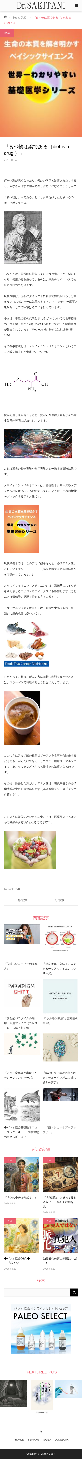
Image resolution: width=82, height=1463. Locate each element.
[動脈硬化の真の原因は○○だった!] (60, 1235)
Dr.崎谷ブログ (48, 1453)
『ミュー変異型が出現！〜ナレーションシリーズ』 (20, 1075)
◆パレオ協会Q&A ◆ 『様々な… (17, 1260)
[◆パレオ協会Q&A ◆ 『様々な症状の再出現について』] (21, 1235)
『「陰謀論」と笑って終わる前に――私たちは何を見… (59, 1202)
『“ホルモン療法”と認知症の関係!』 (60, 1021)
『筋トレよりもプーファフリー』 (59, 1130)
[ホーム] (5, 16)
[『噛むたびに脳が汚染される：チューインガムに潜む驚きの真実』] (60, 1051)
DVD (23, 17)
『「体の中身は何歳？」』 (20, 1197)
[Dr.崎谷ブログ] (41, 5)
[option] (13, 1393)
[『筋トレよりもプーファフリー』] (60, 1106)
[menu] (76, 5)
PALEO (47, 1440)
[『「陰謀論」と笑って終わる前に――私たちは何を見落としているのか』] (60, 1174)
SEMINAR (33, 1440)
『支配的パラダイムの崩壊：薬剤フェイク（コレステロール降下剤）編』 (20, 1023)
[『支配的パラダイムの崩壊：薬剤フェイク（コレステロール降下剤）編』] (22, 997)
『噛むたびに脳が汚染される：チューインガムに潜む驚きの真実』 (59, 1077)
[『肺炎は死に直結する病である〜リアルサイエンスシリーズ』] (60, 942)
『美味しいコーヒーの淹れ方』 (20, 966)
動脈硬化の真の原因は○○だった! (60, 1260)
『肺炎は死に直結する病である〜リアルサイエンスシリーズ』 (59, 968)
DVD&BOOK (61, 1440)
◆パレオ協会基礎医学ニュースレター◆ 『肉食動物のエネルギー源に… (21, 1132)
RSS (41, 1431)
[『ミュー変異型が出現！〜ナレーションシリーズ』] (22, 1051)
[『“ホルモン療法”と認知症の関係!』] (60, 997)
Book (16, 17)
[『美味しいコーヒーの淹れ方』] (22, 942)
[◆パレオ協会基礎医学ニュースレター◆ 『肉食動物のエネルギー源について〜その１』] (22, 1106)
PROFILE (19, 1440)
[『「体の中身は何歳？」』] (21, 1174)
